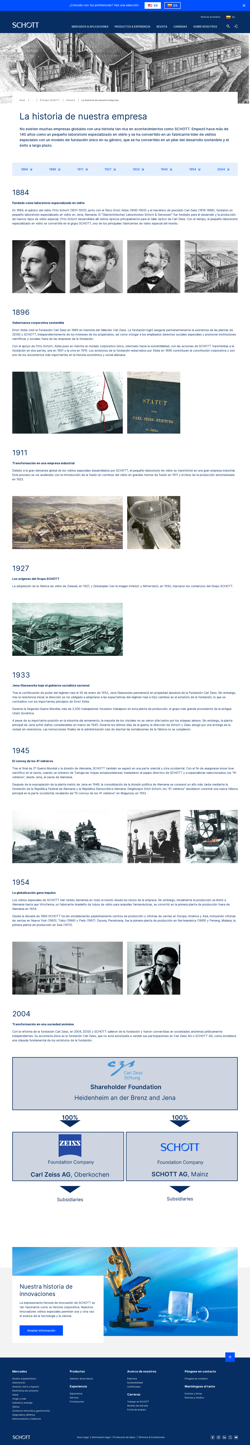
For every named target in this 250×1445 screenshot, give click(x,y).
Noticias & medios (210, 17)
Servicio (74, 1397)
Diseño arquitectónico (24, 1378)
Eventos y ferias (193, 1393)
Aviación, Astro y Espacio (25, 1386)
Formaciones (77, 1401)
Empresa (132, 1378)
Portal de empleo (136, 1409)
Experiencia (76, 1393)
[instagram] (218, 1437)
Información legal (101, 1437)
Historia (71, 100)
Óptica (15, 1406)
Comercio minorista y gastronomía (31, 1410)
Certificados (134, 1386)
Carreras (180, 26)
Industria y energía (22, 1402)
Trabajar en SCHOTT (138, 1401)
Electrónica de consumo (25, 1390)
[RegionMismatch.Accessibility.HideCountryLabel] (244, 5)
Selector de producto (81, 1378)
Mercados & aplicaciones (90, 26)
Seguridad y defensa (23, 1414)
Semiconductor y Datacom (26, 1418)
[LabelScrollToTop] (230, 1357)
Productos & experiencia (132, 26)
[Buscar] (228, 26)
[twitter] (230, 1437)
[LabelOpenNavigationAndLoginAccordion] (235, 26)
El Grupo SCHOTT (50, 100)
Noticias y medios (194, 1397)
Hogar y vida (19, 1398)
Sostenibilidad (135, 1382)
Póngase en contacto (196, 1378)
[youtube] (236, 1437)
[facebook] (212, 1437)
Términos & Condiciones (151, 1437)
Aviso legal (83, 1437)
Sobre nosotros (205, 26)
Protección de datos (124, 1437)
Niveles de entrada (137, 1405)
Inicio (23, 100)
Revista (161, 26)
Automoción (18, 1382)
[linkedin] (224, 1437)
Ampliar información (41, 1330)
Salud (15, 1394)
